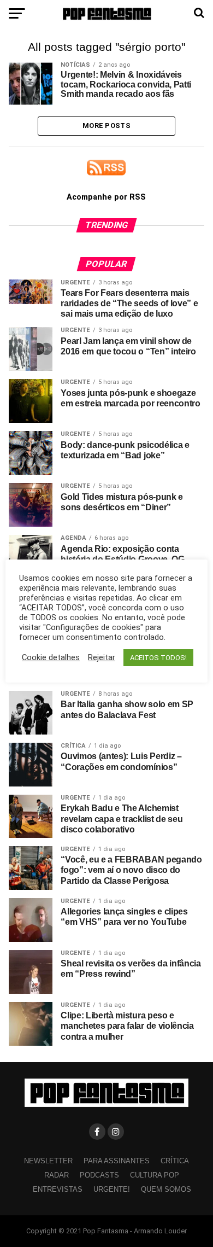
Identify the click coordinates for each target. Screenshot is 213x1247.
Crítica (175, 1161)
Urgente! (111, 1189)
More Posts (106, 125)
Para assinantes (117, 1161)
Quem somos (166, 1189)
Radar (56, 1175)
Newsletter (48, 1161)
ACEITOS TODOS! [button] (158, 658)
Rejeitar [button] (101, 657)
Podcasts (99, 1175)
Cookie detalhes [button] (51, 657)
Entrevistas (57, 1189)
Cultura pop (154, 1175)
